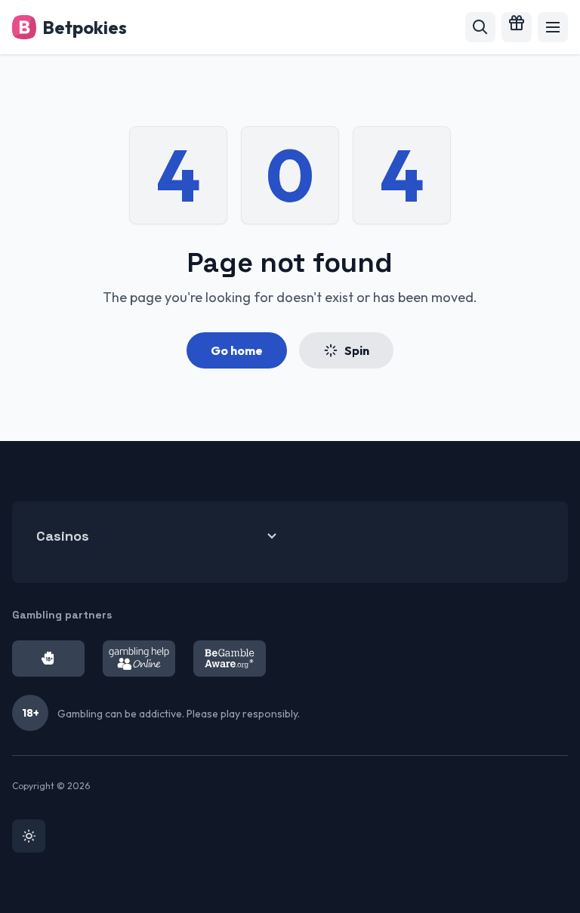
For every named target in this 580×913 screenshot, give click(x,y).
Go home (237, 350)
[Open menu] (553, 27)
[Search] (480, 27)
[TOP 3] (516, 27)
